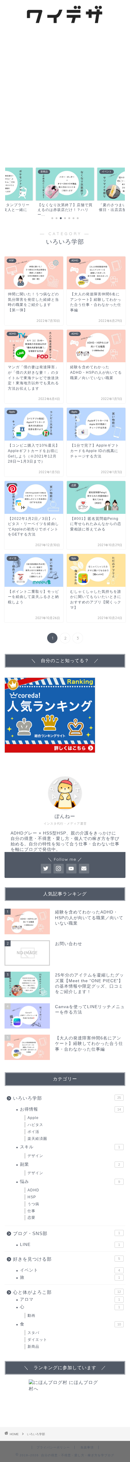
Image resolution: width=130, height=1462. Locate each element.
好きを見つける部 (66, 1259)
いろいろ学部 (67, 1098)
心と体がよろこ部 (67, 1292)
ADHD (33, 1190)
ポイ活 (33, 1132)
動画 (31, 1315)
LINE (70, 1244)
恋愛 (31, 1217)
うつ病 (33, 1204)
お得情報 (70, 1109)
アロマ (70, 1299)
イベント (70, 1270)
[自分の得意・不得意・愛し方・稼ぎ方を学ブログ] (65, 24)
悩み (70, 1181)
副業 (70, 1164)
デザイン (35, 1156)
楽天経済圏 (37, 1139)
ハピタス (35, 1125)
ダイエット (37, 1340)
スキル (70, 1147)
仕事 (31, 1211)
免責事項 (87, 1447)
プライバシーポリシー (53, 1447)
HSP (32, 1197)
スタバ (33, 1333)
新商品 (33, 1346)
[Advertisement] (65, 95)
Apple (33, 1118)
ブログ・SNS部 (66, 1233)
